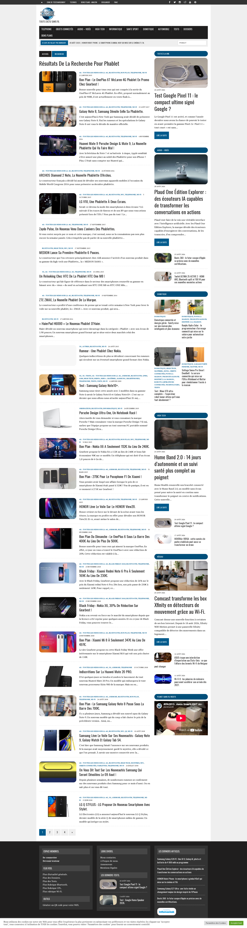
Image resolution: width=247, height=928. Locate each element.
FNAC (116, 2)
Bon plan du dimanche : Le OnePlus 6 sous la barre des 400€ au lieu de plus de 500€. (114, 538)
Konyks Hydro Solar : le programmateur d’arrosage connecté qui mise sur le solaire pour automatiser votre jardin (194, 331)
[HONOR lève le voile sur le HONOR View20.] (57, 517)
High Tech (100, 29)
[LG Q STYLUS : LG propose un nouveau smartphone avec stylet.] (57, 814)
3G (43, 272)
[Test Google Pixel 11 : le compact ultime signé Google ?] (181, 85)
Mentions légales (108, 867)
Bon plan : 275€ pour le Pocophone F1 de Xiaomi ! (110, 476)
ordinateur (85, 408)
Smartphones (133, 378)
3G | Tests (86, 376)
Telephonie (46, 29)
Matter (193, 367)
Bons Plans (46, 35)
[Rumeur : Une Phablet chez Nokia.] (57, 363)
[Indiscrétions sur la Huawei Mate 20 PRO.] (57, 685)
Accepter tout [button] (236, 923)
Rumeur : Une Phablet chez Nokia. (100, 350)
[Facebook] (169, 2)
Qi (126, 731)
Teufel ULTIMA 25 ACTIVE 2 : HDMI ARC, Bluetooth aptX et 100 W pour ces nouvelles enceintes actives (189, 279)
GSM (81, 378)
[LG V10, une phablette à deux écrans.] (57, 212)
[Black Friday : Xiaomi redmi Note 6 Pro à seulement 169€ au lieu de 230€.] (57, 581)
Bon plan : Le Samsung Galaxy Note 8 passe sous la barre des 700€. (111, 706)
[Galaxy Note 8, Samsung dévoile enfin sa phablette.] (57, 124)
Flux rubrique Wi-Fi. (52, 891)
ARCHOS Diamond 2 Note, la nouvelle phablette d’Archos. (75, 175)
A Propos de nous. (109, 860)
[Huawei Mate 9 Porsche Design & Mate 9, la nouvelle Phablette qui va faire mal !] (57, 153)
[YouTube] (190, 2)
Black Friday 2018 (117, 564)
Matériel (111, 378)
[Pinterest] (195, 2)
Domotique (148, 29)
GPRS (145, 376)
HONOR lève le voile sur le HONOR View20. (107, 506)
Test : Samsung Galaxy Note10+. (98, 385)
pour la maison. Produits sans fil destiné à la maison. (194, 319)
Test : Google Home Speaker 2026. (132, 901)
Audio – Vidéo (84, 29)
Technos (73, 2)
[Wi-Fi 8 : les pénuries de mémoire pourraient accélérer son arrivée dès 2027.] (163, 681)
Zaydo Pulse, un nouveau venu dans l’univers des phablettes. (77, 228)
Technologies (172, 385)
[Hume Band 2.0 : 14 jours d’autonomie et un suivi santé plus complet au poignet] (181, 447)
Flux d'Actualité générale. (55, 874)
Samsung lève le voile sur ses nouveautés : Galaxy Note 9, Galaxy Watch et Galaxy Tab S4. (114, 737)
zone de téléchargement (56, 2)
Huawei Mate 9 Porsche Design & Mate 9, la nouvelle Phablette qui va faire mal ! (112, 145)
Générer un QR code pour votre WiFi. (61, 905)
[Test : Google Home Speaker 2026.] (108, 903)
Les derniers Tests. (110, 875)
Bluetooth (114, 73)
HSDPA (97, 378)
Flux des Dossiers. (51, 877)
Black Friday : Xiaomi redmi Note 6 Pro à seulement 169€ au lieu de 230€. (112, 573)
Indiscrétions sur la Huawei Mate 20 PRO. (105, 671)
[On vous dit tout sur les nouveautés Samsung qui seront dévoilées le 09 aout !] (57, 780)
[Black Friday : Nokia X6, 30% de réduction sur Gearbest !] (57, 616)
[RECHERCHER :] (192, 42)
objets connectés (64, 29)
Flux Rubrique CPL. (52, 888)
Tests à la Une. (163, 53)
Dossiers (188, 29)
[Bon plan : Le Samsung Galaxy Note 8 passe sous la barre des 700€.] (57, 714)
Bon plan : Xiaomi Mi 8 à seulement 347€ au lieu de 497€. (112, 642)
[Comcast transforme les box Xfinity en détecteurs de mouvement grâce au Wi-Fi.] (181, 588)
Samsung (121, 378)
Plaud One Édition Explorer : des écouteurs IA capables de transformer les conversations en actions (180, 201)
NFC (122, 194)
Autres (85, 346)
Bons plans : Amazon (89, 2)
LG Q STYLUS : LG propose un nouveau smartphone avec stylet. (114, 806)
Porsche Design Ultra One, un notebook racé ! (108, 412)
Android (126, 376)
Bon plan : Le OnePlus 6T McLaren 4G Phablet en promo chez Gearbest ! (114, 82)
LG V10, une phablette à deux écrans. (102, 201)
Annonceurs (106, 864)
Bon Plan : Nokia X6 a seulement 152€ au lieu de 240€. (114, 446)
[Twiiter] (174, 2)
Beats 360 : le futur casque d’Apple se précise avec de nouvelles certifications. (189, 261)
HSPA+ (103, 378)
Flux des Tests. (50, 881)
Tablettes (102, 766)
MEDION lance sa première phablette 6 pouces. (69, 252)
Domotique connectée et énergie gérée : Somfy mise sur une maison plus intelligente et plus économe (166, 324)
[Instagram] (180, 2)
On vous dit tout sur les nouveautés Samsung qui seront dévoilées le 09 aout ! (110, 772)
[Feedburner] (200, 2)
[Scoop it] (205, 2)
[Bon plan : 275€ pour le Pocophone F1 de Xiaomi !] (57, 487)
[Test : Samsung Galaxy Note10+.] (57, 393)
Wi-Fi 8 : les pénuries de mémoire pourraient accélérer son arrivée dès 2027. (190, 682)
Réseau (160, 556)
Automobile (163, 29)
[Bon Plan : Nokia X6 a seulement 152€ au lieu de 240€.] (57, 456)
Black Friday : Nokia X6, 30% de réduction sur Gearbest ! (108, 607)
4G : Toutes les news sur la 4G (93, 73)
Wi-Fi (144, 73)
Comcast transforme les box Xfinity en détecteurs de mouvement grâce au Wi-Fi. (180, 604)
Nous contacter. (108, 857)
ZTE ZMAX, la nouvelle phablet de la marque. (67, 299)
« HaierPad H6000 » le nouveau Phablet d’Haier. (69, 323)
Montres (135, 763)
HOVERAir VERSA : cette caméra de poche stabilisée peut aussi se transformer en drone (189, 542)
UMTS (99, 381)
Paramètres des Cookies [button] (216, 923)
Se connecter (50, 857)
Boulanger (105, 2)
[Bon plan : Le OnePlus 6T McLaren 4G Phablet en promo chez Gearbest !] (57, 90)
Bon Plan (125, 73)
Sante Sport (133, 29)
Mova (166, 371)
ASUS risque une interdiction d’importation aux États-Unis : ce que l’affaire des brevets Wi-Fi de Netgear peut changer (181, 662)
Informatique (115, 29)
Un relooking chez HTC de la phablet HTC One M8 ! (72, 276)
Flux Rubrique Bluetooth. (55, 884)
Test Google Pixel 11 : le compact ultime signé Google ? (176, 101)
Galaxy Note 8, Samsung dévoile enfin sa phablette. (111, 111)
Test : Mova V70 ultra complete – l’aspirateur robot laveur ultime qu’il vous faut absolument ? (167, 395)
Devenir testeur (51, 860)
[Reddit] (185, 2)
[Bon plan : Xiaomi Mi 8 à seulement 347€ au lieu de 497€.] (57, 650)
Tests (176, 29)
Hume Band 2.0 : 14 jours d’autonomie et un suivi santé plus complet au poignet (177, 467)
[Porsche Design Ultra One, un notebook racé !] (57, 426)
